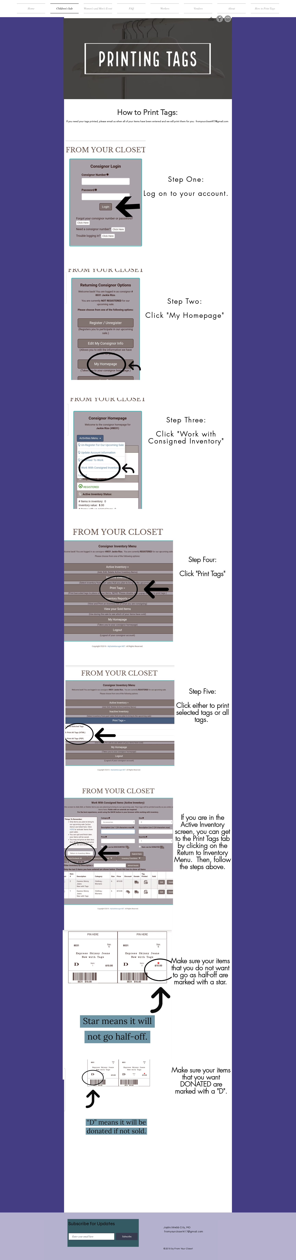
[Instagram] (227, 18)
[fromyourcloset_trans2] (211, 18)
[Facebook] (219, 18)
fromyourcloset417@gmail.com (212, 121)
